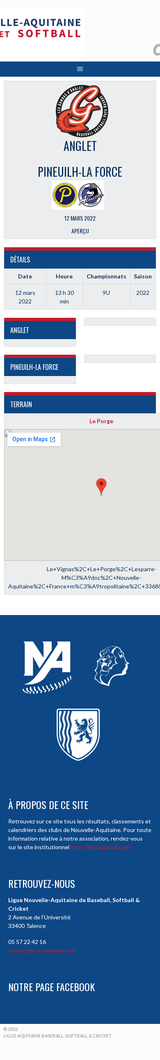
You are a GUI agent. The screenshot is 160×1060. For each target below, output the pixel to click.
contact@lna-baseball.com (41, 950)
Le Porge (101, 420)
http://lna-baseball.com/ (101, 846)
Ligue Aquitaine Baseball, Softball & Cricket (57, 1035)
